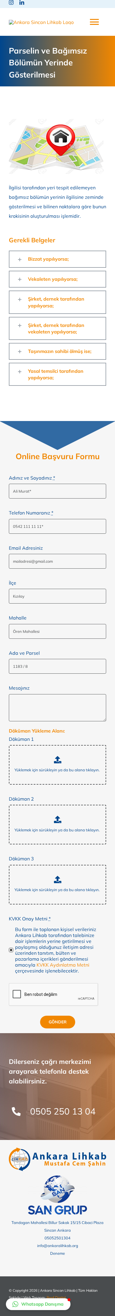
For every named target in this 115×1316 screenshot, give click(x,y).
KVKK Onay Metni (30, 919)
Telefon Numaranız (31, 513)
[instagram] (11, 2)
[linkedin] (21, 2)
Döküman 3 (21, 859)
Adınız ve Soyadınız (32, 478)
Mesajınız (19, 688)
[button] (57, 259)
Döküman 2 (21, 799)
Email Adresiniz (26, 548)
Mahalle (18, 618)
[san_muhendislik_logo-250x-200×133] (57, 1178)
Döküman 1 (21, 739)
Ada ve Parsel (24, 653)
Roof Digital (56, 1297)
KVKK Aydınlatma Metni (63, 965)
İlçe (12, 583)
